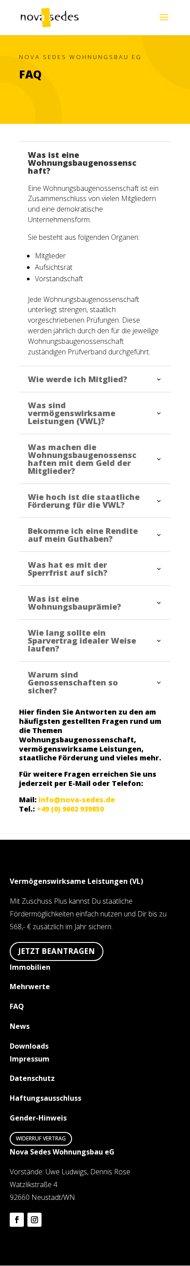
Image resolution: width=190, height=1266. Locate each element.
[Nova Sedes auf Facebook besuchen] (17, 1220)
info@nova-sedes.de (76, 799)
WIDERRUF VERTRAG (41, 1138)
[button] (164, 23)
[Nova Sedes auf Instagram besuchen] (34, 1220)
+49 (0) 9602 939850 (70, 809)
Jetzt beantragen (56, 951)
